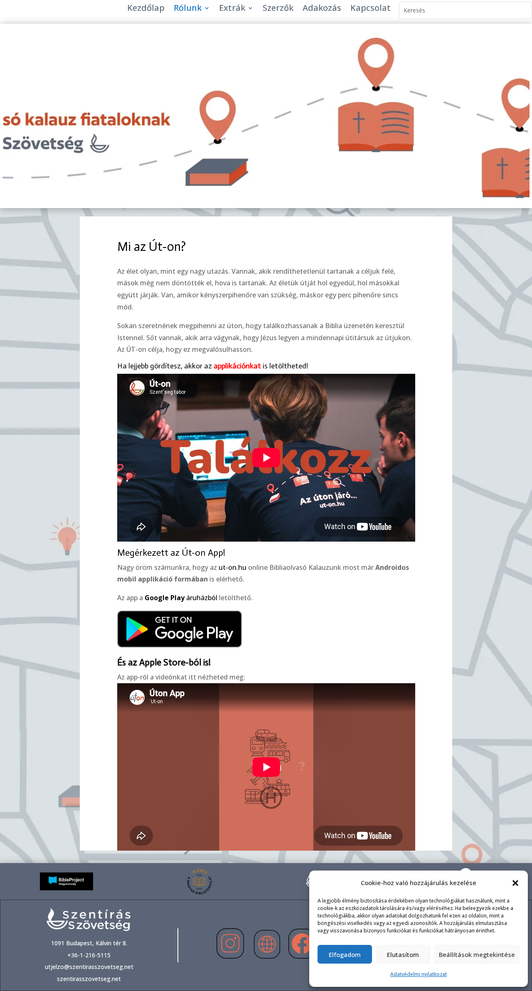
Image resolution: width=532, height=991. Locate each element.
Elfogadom (345, 954)
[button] (515, 883)
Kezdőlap (146, 9)
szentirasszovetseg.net (89, 979)
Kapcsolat (370, 9)
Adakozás (322, 9)
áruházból (181, 597)
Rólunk (188, 9)
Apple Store (162, 662)
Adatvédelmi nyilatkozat (418, 974)
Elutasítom (403, 954)
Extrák (232, 9)
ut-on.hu (232, 567)
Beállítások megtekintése (477, 954)
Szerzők (278, 9)
